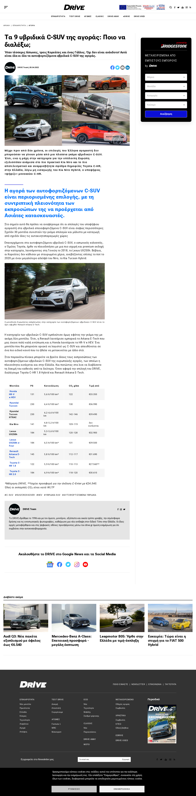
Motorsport (56, 732)
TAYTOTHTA (170, 684)
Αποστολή (56, 708)
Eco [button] (86, 699)
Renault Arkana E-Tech (14, 454)
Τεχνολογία (25, 720)
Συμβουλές (120, 708)
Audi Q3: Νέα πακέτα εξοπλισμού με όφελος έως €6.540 (22, 640)
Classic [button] (88, 723)
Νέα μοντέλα (25, 704)
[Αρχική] (74, 7)
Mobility (87, 712)
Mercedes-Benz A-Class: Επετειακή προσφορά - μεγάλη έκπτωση (72, 640)
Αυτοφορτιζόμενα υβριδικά (80, 495)
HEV (40, 495)
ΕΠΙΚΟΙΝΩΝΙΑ (155, 684)
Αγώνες (88, 16)
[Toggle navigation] (6, 7)
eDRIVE (126, 16)
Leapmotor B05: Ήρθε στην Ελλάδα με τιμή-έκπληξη (121, 638)
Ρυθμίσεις (74, 789)
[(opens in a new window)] (175, 7)
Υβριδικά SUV (53, 495)
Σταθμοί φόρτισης (91, 716)
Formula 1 (56, 724)
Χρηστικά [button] (121, 715)
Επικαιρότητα (58, 16)
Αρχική (6, 25)
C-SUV (9, 495)
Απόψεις (23, 732)
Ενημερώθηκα (122, 789)
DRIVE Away (113, 16)
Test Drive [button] (58, 699)
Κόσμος (23, 716)
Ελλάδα (23, 712)
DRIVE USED (139, 16)
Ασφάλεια (24, 724)
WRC (54, 728)
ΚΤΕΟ (118, 724)
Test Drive (74, 16)
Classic (100, 16)
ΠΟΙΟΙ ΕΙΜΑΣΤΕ (120, 684)
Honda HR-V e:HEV (13, 394)
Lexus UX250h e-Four (14, 443)
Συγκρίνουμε (57, 712)
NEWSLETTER (138, 684)
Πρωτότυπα (25, 708)
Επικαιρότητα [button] (27, 699)
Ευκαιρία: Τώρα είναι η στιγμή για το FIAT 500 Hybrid (167, 640)
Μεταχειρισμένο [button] (125, 699)
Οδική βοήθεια (122, 728)
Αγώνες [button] (56, 719)
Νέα (85, 704)
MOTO (87, 744)
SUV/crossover (26, 495)
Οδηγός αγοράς (123, 704)
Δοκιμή (55, 704)
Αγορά (32, 25)
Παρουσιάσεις (90, 732)
